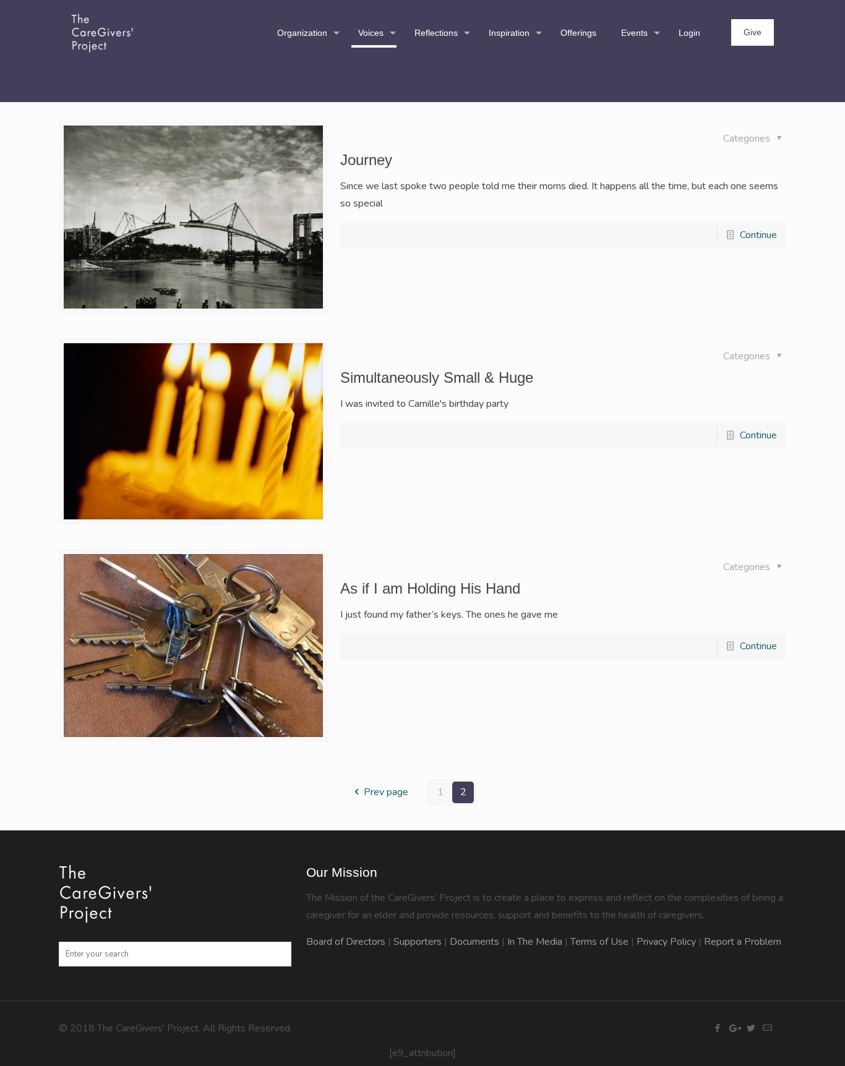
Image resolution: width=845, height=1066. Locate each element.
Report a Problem (742, 942)
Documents (474, 942)
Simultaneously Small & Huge (436, 377)
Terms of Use (599, 942)
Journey (366, 159)
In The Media (534, 942)
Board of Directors (345, 942)
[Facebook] (717, 1028)
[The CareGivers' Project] (102, 32)
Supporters (417, 942)
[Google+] (733, 1028)
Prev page (386, 792)
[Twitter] (750, 1028)
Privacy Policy (666, 942)
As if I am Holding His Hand (430, 588)
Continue (758, 235)
